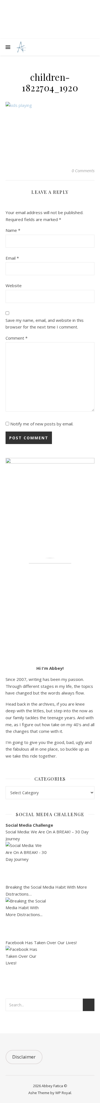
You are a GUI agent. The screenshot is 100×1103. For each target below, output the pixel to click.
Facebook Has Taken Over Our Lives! (41, 942)
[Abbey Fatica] (21, 47)
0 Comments (83, 170)
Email (12, 258)
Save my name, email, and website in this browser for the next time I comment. (45, 323)
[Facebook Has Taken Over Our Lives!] (50, 966)
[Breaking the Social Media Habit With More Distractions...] (50, 918)
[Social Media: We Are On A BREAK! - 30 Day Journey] (50, 863)
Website (14, 285)
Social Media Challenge (29, 825)
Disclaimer (24, 1057)
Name (13, 230)
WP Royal (63, 1092)
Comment (17, 338)
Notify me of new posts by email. (41, 424)
